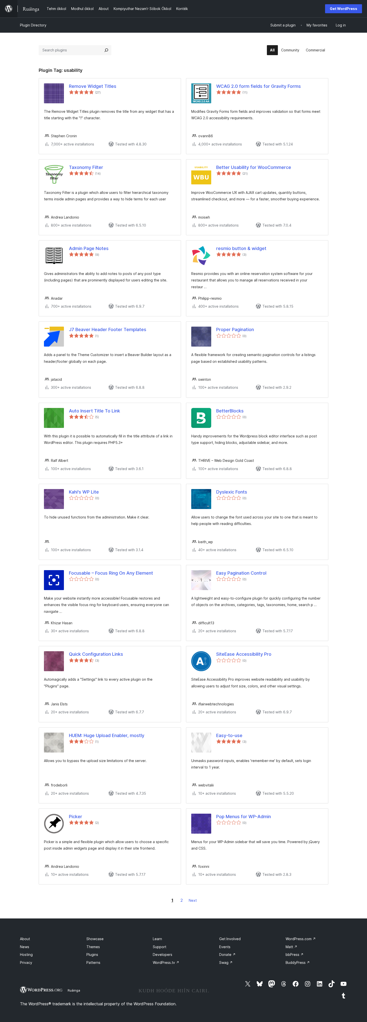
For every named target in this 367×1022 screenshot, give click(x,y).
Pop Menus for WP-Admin (243, 816)
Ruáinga (74, 990)
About (25, 939)
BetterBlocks (230, 410)
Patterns (93, 962)
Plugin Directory (33, 25)
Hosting (26, 954)
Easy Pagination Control (241, 573)
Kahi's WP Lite (84, 492)
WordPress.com (301, 939)
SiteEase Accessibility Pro (243, 654)
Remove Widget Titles (92, 86)
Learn (157, 939)
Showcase (95, 939)
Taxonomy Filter (86, 167)
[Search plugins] (106, 50)
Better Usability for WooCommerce (253, 167)
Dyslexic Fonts (231, 492)
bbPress (295, 954)
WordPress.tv (166, 962)
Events (224, 947)
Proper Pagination (235, 329)
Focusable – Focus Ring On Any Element (111, 573)
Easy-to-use (229, 735)
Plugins (92, 954)
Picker (75, 816)
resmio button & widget (241, 248)
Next (193, 900)
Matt (291, 947)
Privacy (26, 962)
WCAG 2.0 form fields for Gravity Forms (258, 86)
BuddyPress (298, 962)
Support (159, 947)
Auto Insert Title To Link (94, 410)
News (24, 947)
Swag (226, 962)
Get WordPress (343, 8)
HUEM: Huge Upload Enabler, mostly (106, 735)
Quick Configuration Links (96, 654)
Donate (227, 954)
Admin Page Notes (89, 248)
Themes (93, 947)
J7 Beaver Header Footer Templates (107, 329)
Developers (162, 954)
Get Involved (230, 939)
